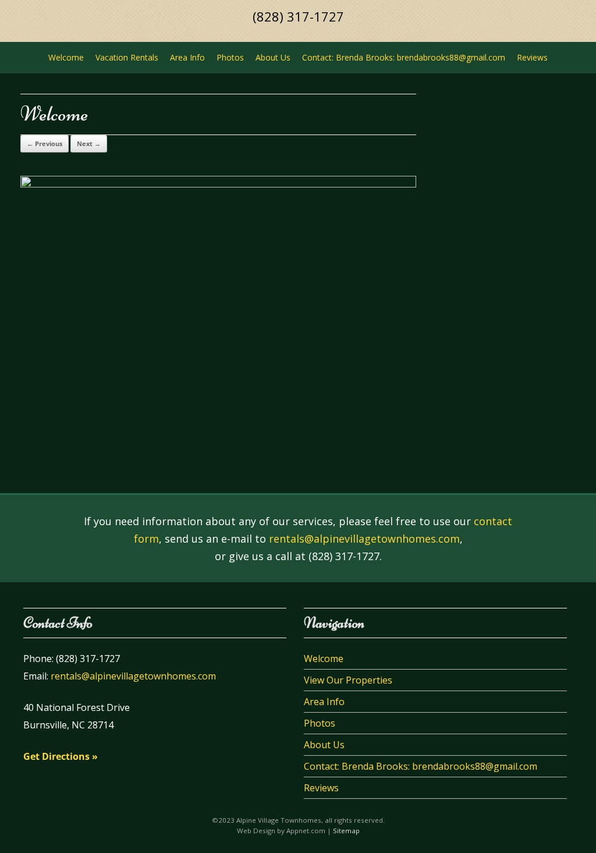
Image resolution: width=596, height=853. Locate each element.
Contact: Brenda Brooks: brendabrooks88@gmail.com (403, 57)
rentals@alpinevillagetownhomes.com (364, 539)
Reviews (532, 57)
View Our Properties (348, 680)
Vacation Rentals (126, 57)
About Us (273, 57)
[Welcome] (218, 184)
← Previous (44, 143)
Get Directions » (60, 756)
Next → (89, 143)
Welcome (66, 57)
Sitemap (346, 830)
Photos (230, 57)
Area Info (187, 57)
